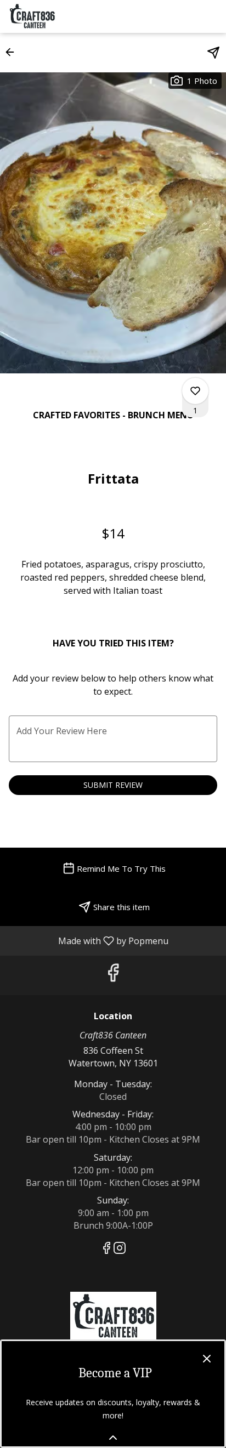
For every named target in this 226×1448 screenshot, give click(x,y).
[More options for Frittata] (195, 391)
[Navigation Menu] (211, 16)
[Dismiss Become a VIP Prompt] (207, 1358)
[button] (13, 52)
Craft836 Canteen (113, 1316)
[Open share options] (213, 53)
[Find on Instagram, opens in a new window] (119, 1249)
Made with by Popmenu (88, 940)
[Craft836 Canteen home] (57, 16)
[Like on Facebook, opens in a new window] (113, 975)
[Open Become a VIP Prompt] (113, 1437)
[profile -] (183, 15)
